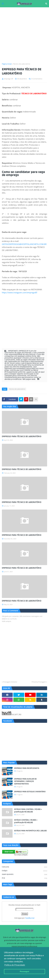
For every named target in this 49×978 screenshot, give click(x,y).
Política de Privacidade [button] (14, 965)
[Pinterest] (26, 399)
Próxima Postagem (39, 682)
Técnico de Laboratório (21, 64)
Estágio (24, 871)
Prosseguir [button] (24, 971)
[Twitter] (21, 399)
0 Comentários (36, 79)
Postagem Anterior (10, 682)
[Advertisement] (24, 35)
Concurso (24, 867)
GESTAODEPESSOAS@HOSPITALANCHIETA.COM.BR (24, 244)
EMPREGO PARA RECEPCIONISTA (26, 768)
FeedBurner (30, 918)
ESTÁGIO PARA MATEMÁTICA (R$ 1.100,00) (30, 831)
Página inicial (6, 64)
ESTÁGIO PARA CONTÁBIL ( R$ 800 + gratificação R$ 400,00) (28, 810)
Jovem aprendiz (24, 874)
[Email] (31, 399)
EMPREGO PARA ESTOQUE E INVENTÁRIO (30, 792)
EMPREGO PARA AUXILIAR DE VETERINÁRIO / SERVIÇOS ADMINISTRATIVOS (25, 781)
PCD (24, 878)
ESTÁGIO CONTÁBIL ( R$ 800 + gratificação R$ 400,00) (25, 821)
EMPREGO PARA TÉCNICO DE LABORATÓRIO (21, 436)
